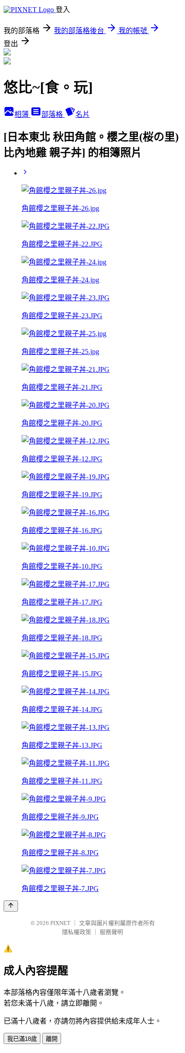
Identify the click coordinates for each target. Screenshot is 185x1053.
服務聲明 (111, 932)
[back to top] (11, 906)
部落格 (53, 114)
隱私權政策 (76, 932)
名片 (82, 114)
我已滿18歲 (22, 1039)
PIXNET (60, 923)
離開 (51, 1039)
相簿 (22, 114)
